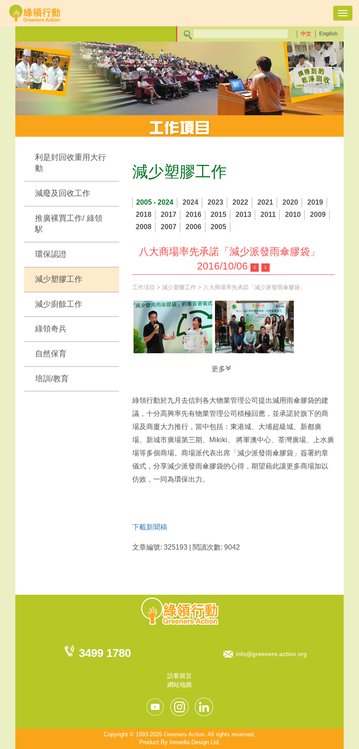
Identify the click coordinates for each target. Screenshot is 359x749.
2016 (193, 214)
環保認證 (51, 254)
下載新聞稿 (149, 527)
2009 (318, 214)
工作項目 (143, 287)
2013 (243, 214)
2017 (168, 214)
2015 (218, 214)
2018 (143, 214)
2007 (168, 227)
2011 (268, 214)
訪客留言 (179, 675)
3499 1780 (105, 653)
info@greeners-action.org (271, 653)
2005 (218, 227)
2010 (293, 214)
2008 (143, 227)
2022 (240, 202)
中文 (306, 34)
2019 (315, 202)
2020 (290, 202)
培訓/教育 (52, 378)
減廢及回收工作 (62, 193)
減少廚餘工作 (58, 304)
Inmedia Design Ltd (193, 742)
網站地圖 (179, 684)
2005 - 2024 (154, 202)
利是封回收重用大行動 (70, 163)
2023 (215, 202)
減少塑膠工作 (58, 279)
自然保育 (51, 353)
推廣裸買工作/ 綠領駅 (68, 224)
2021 (265, 202)
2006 (193, 227)
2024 (190, 202)
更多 (218, 369)
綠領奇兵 (51, 328)
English (328, 34)
